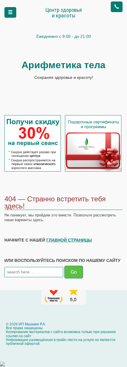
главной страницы (69, 240)
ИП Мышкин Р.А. (32, 324)
